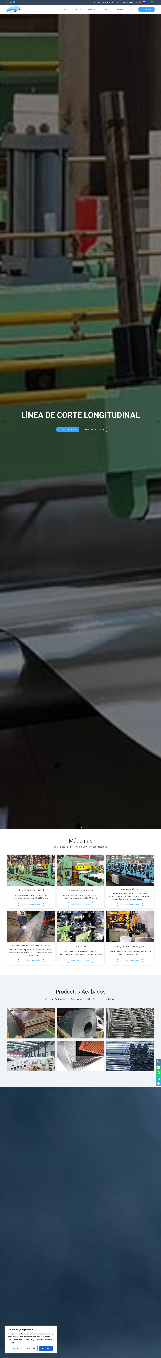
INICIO (65, 9)
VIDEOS (108, 9)
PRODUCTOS (93, 9)
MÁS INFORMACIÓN (94, 429)
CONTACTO (121, 9)
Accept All (46, 1348)
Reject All (31, 1348)
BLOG (133, 9)
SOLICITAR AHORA (68, 429)
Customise (15, 1348)
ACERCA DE (77, 9)
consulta (146, 9)
